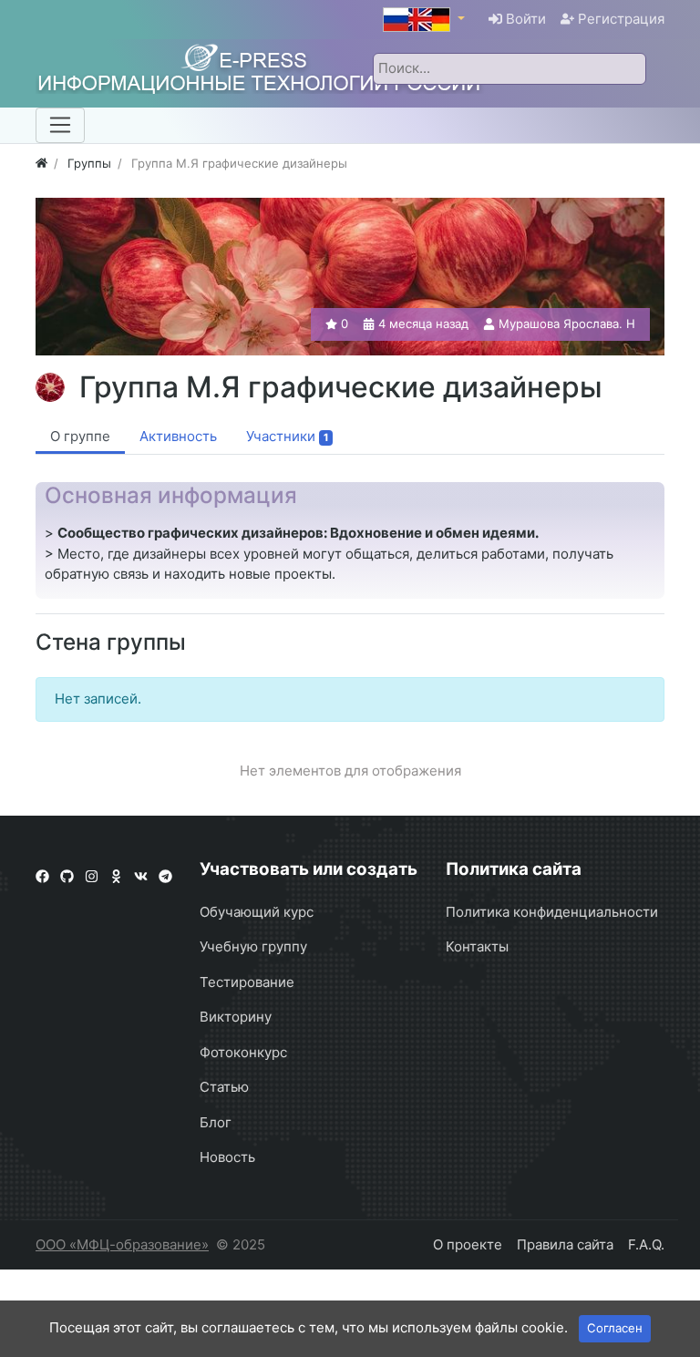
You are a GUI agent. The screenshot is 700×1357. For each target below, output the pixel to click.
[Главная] (41, 163)
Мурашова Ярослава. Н (567, 323)
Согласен (615, 1328)
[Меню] (60, 125)
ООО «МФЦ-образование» (122, 1244)
